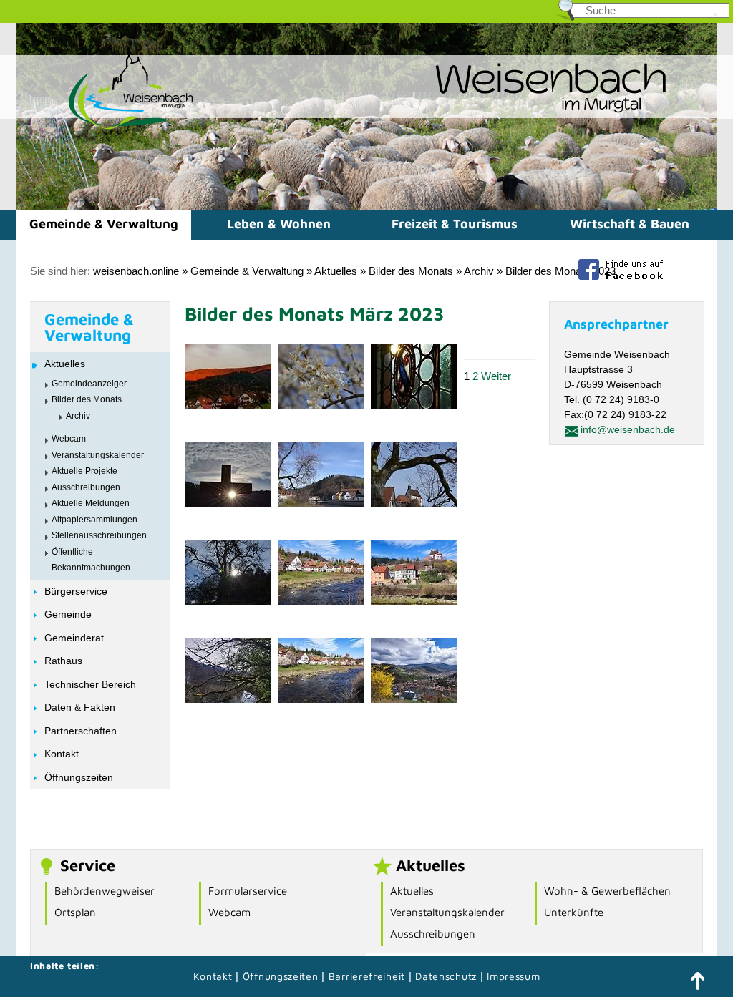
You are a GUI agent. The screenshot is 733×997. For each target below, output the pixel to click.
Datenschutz (447, 976)
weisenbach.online (136, 271)
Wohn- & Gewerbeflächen (607, 891)
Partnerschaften (80, 730)
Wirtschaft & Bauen (629, 223)
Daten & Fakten (79, 707)
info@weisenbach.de (628, 429)
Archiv (479, 271)
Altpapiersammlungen (94, 520)
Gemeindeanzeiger (89, 384)
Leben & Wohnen (279, 223)
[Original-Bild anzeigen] (228, 405)
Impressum (513, 976)
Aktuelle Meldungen (91, 503)
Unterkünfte (573, 912)
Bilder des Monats (411, 271)
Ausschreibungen (86, 487)
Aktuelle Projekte (84, 471)
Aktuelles (335, 271)
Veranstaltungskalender (98, 455)
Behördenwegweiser (104, 891)
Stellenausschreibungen (99, 535)
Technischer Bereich (90, 684)
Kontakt (61, 753)
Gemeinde (68, 614)
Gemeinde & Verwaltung (103, 223)
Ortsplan (75, 912)
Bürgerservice (75, 591)
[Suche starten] (715, 14)
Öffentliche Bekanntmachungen (91, 560)
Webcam (69, 439)
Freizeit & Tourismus (455, 223)
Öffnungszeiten (78, 777)
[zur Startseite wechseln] (105, 128)
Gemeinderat (74, 637)
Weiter (496, 376)
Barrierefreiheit (367, 976)
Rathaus (63, 660)
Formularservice (247, 891)
